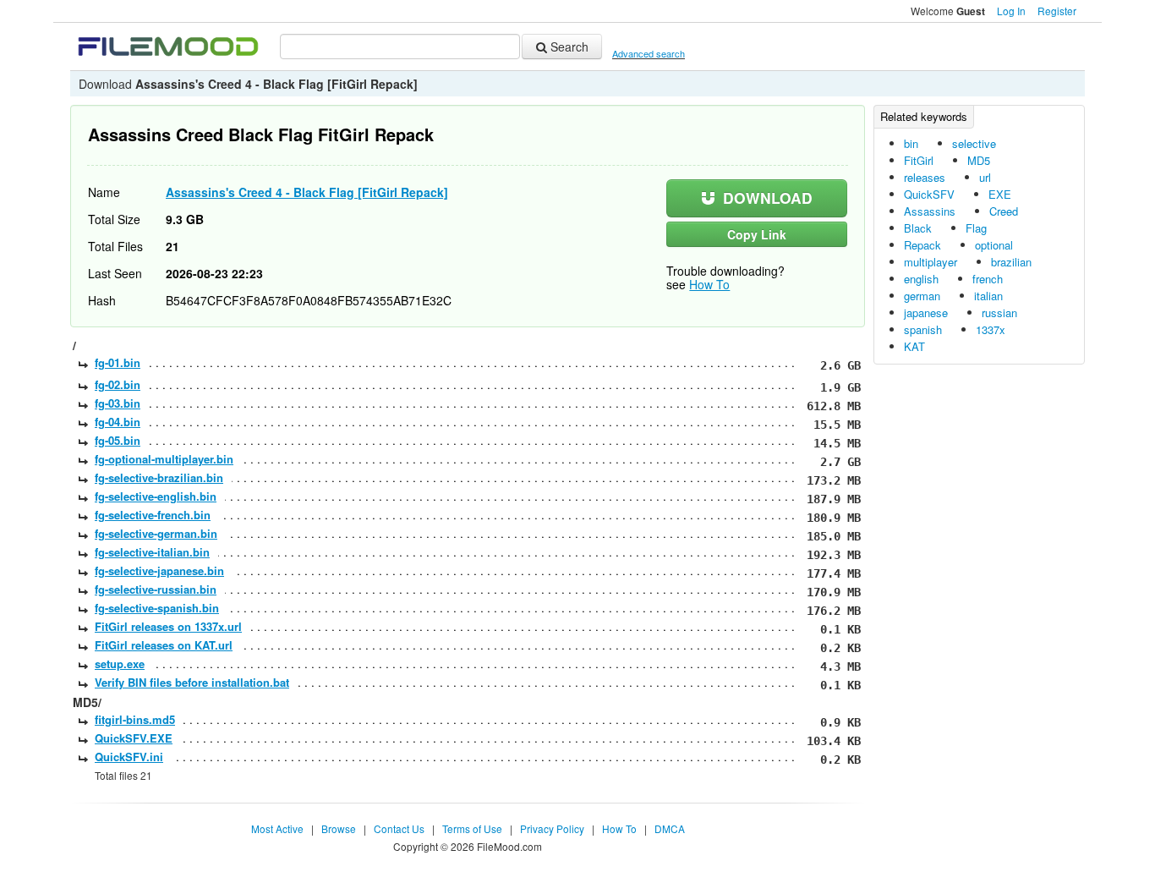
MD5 (978, 160)
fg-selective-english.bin (155, 496)
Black (918, 228)
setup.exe (120, 663)
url (985, 177)
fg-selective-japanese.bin (159, 570)
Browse (338, 828)
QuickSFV (929, 194)
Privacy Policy (552, 828)
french (987, 279)
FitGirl (918, 160)
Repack (922, 245)
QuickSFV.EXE (133, 738)
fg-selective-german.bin (156, 533)
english (921, 279)
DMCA (669, 828)
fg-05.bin (117, 440)
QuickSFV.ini (129, 757)
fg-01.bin (117, 362)
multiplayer (930, 262)
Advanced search (648, 53)
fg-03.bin (117, 403)
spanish (923, 329)
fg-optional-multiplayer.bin (164, 459)
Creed (1003, 211)
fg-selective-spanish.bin (157, 608)
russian (999, 312)
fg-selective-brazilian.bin (159, 477)
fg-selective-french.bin (153, 515)
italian (988, 296)
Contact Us (399, 828)
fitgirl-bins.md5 (135, 719)
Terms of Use (472, 828)
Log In (1011, 10)
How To (709, 284)
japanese (926, 312)
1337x (990, 329)
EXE (999, 194)
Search (567, 46)
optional (994, 245)
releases (924, 177)
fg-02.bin (117, 384)
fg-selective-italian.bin (152, 552)
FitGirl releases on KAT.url (164, 645)
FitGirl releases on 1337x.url (168, 626)
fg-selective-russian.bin (155, 589)
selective (974, 143)
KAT (914, 346)
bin (911, 143)
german (922, 296)
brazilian (1011, 262)
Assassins (929, 211)
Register (1056, 10)
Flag (976, 228)
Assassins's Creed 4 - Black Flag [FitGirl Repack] (307, 192)
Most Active (277, 828)
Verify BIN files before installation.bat (192, 682)
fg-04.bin (117, 422)
